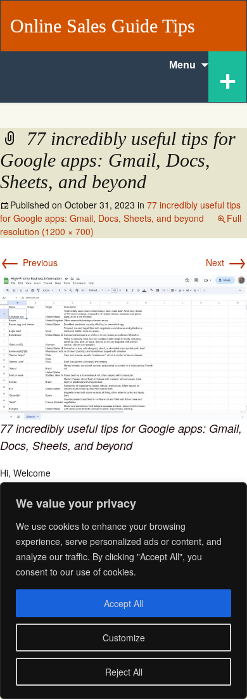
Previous (29, 262)
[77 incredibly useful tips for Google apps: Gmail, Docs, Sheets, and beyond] (123, 345)
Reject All (123, 671)
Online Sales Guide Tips (102, 25)
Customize (124, 637)
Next (226, 262)
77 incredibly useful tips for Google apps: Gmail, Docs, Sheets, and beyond (120, 211)
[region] (123, 590)
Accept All (123, 603)
